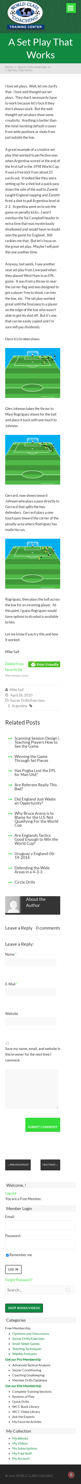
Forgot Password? (18, 1280)
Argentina (19, 706)
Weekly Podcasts (24, 1354)
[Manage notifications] (71, 1474)
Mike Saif (17, 689)
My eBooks (20, 1438)
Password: (13, 1236)
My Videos (20, 1443)
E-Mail (11, 984)
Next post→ (50, 1164)
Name (11, 954)
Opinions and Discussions (30, 1333)
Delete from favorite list (16, 669)
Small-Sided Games (26, 1344)
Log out (10, 1193)
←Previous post (18, 1164)
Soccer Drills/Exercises (28, 1339)
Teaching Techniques (26, 1349)
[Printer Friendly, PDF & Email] (44, 664)
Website (11, 1013)
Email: (10, 1216)
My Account (21, 1458)
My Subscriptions (24, 1448)
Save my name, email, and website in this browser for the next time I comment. (32, 1054)
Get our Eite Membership (23, 1386)
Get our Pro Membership (23, 1359)
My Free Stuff (22, 1453)
